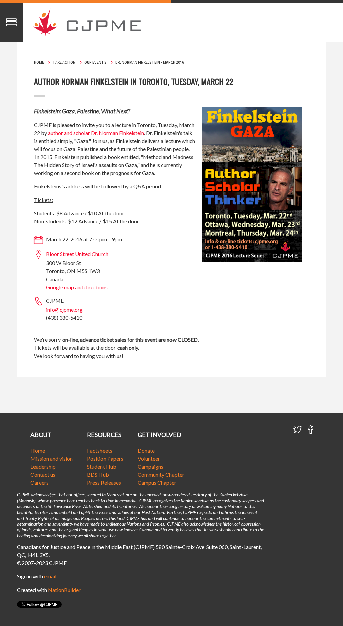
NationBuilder (64, 589)
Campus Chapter (157, 482)
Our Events (95, 62)
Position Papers (105, 458)
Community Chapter (161, 474)
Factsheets (99, 450)
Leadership (43, 466)
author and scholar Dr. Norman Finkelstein (96, 133)
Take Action (64, 62)
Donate (146, 450)
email (50, 576)
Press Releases (104, 482)
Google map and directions (77, 287)
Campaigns (150, 466)
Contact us (42, 474)
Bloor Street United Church (77, 254)
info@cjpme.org (64, 309)
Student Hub (101, 466)
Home (39, 62)
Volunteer (149, 458)
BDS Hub (98, 474)
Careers (39, 482)
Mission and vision (51, 458)
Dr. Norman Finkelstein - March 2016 (149, 62)
